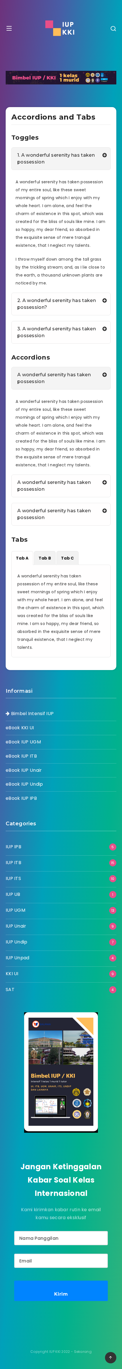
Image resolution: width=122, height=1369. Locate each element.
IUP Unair (16, 926)
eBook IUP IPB (21, 798)
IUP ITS (13, 878)
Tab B (45, 558)
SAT (10, 989)
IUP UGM (15, 910)
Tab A (22, 558)
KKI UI (12, 973)
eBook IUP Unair (24, 770)
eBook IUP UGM (23, 742)
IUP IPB (13, 846)
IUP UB (13, 894)
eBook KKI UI (20, 727)
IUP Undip (17, 942)
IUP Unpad (18, 958)
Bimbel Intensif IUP (32, 713)
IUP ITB (13, 862)
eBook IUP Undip (24, 784)
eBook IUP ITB (21, 756)
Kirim (61, 1294)
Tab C (67, 558)
